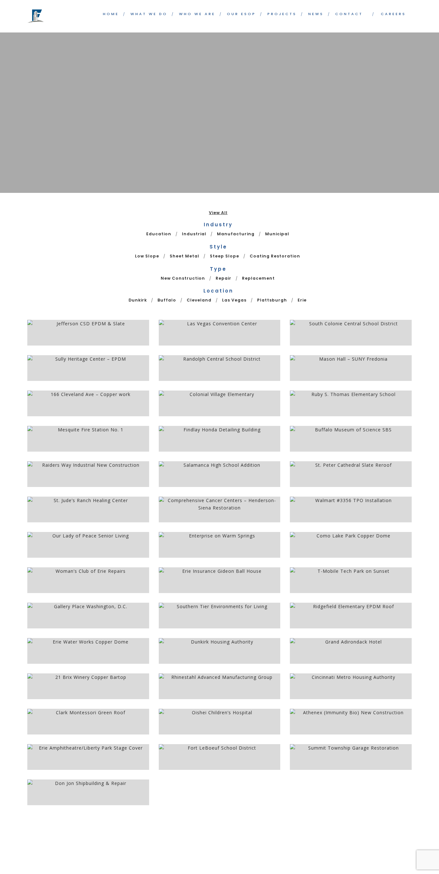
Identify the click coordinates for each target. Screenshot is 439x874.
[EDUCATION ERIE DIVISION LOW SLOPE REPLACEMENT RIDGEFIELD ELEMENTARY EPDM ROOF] (351, 615)
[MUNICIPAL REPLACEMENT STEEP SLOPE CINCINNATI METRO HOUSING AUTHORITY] (351, 686)
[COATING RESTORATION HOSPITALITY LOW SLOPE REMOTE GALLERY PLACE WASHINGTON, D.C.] (88, 615)
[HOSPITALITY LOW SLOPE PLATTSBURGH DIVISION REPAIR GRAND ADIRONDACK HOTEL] (351, 651)
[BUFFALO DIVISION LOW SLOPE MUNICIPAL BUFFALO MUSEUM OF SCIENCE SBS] (351, 439)
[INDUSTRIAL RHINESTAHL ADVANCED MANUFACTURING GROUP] (220, 686)
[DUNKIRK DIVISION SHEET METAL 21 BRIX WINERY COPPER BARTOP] (88, 686)
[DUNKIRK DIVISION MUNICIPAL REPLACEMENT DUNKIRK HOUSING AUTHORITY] (220, 651)
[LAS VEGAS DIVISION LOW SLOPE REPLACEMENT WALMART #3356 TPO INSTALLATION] (351, 509)
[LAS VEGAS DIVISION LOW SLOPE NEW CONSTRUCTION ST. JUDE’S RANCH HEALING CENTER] (88, 509)
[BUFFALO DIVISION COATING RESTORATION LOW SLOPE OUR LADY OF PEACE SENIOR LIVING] (88, 545)
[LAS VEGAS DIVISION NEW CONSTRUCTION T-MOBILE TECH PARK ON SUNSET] (351, 580)
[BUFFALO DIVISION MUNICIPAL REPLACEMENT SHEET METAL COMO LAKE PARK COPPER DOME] (351, 545)
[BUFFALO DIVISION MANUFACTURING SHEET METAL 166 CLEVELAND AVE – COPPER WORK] (88, 403)
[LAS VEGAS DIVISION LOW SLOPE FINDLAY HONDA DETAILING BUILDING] (220, 439)
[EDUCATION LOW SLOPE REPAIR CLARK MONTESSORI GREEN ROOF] (88, 721)
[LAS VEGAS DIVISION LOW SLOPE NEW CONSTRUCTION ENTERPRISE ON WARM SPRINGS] (220, 545)
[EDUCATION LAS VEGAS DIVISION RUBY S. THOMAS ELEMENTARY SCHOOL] (351, 403)
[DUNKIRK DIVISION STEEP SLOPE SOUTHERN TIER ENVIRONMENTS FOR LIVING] (220, 615)
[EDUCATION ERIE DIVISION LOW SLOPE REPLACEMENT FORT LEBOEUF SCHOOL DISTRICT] (220, 757)
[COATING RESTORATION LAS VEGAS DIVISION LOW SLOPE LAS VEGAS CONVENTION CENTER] (220, 333)
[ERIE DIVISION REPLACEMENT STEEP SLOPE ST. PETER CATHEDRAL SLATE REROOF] (351, 474)
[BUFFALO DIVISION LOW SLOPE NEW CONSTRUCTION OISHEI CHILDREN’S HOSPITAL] (220, 721)
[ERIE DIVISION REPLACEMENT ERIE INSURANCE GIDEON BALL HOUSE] (220, 580)
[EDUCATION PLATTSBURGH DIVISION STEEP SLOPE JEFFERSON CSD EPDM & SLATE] (88, 333)
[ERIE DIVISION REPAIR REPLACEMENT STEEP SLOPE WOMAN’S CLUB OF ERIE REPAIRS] (88, 580)
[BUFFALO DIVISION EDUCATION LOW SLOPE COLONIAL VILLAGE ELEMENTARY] (220, 403)
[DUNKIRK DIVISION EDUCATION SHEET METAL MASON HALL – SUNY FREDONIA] (351, 368)
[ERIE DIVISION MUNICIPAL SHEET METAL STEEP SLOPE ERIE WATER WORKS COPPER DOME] (88, 651)
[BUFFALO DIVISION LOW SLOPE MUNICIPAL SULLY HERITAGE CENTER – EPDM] (88, 368)
